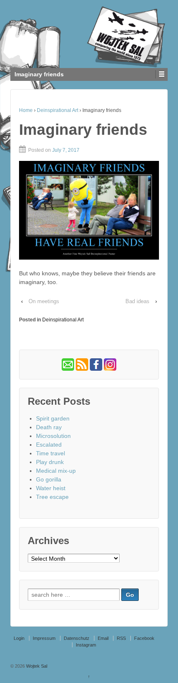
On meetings (44, 301)
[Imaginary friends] (89, 210)
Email (103, 638)
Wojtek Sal (36, 666)
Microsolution (53, 436)
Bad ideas (137, 301)
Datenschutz (76, 638)
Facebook (144, 638)
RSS (121, 638)
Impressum (44, 638)
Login (19, 638)
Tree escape (52, 496)
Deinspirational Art (57, 110)
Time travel (50, 453)
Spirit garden (53, 418)
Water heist (50, 488)
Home (26, 110)
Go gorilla (48, 479)
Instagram (86, 644)
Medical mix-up (56, 470)
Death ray (49, 427)
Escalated (49, 444)
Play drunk (50, 462)
